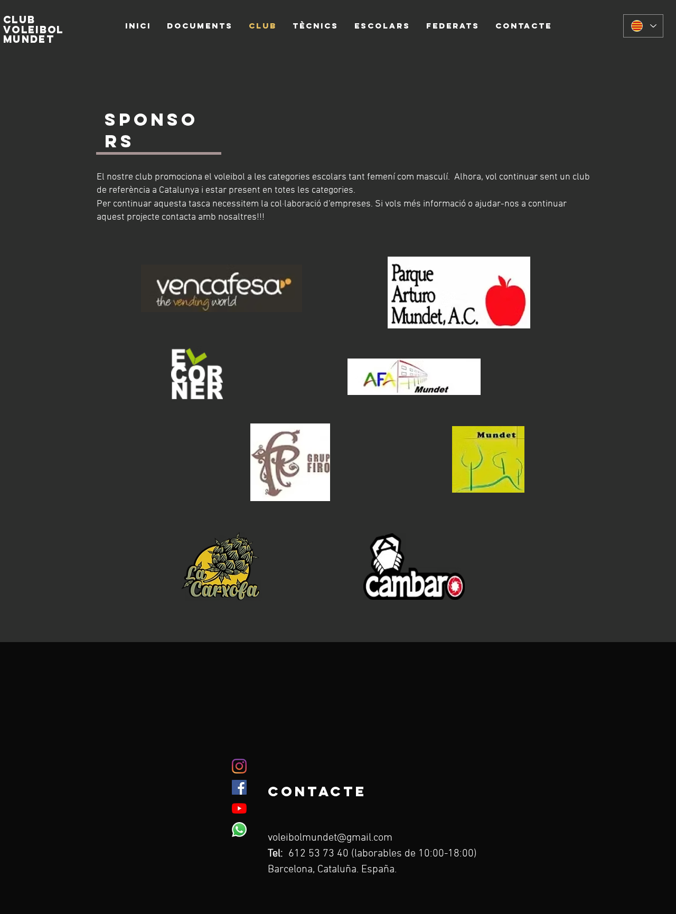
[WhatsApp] (239, 829)
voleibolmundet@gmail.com (330, 838)
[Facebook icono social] (239, 787)
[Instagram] (239, 766)
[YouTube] (239, 808)
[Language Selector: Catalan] (643, 25)
